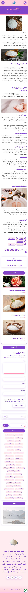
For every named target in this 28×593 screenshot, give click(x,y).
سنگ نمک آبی (10, 449)
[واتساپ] (16, 577)
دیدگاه (23, 361)
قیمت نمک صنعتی (20, 467)
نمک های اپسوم (23, 67)
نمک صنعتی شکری (19, 488)
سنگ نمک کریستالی (9, 455)
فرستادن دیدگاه (18, 405)
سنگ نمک (18, 449)
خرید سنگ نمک (19, 437)
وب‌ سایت (22, 390)
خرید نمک (18, 440)
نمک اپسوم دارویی (9, 476)
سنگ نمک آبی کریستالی (18, 452)
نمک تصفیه (9, 482)
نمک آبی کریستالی (17, 473)
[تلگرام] (8, 577)
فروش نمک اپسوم (19, 461)
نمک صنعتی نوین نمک (9, 488)
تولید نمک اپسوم (18, 434)
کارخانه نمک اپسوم (9, 497)
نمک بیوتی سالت (17, 482)
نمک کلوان (9, 494)
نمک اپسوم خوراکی (18, 476)
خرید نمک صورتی (9, 446)
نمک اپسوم (22, 292)
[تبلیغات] (14, 515)
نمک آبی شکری (11, 470)
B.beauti (21, 238)
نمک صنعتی (9, 485)
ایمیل (23, 383)
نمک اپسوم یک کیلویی (9, 479)
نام (24, 376)
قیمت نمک (19, 464)
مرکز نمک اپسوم (11, 467)
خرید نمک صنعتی (18, 446)
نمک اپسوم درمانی (19, 479)
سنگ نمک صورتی (8, 452)
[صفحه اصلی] (23, 12)
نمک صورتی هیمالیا (17, 494)
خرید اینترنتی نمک (9, 434)
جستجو (5, 416)
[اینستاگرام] (12, 577)
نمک (5, 467)
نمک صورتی (9, 491)
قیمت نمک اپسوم (10, 464)
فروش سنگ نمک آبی (9, 458)
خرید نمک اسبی (11, 440)
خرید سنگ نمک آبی (9, 437)
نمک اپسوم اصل (12, 244)
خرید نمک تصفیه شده (9, 443)
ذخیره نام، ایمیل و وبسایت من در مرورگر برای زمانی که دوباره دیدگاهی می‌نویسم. (14, 400)
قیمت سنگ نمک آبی (9, 461)
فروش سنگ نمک (19, 458)
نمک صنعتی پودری (17, 491)
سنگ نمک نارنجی (19, 455)
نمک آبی (18, 470)
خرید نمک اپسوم (20, 241)
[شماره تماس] (20, 577)
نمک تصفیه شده (17, 485)
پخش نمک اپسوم (18, 497)
